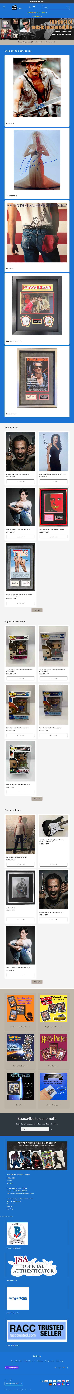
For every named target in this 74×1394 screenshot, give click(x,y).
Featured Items (12, 341)
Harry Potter (52, 1066)
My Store (11, 1390)
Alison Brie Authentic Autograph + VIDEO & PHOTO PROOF (20, 670)
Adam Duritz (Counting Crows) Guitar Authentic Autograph (51, 840)
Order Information (29, 1361)
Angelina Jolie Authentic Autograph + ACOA (53, 474)
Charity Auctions (49, 1361)
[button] (4, 7)
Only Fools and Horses (52, 1027)
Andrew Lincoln (11, 908)
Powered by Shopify (18, 1390)
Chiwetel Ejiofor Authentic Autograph (18, 784)
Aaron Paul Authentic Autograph (16, 857)
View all (37, 610)
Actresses (10, 196)
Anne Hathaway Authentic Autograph (18, 529)
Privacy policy (28, 1390)
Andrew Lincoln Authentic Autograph (18, 474)
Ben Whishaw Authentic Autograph (17, 728)
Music (8, 268)
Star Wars (19, 1105)
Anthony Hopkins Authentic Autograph (51, 529)
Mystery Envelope (52, 1105)
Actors (9, 123)
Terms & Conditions (17, 1361)
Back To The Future (19, 1066)
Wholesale (40, 1361)
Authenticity (59, 1361)
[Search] (68, 8)
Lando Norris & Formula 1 (19, 1027)
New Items (10, 414)
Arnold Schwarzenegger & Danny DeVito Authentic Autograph (19, 595)
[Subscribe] (51, 1129)
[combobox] (56, 8)
